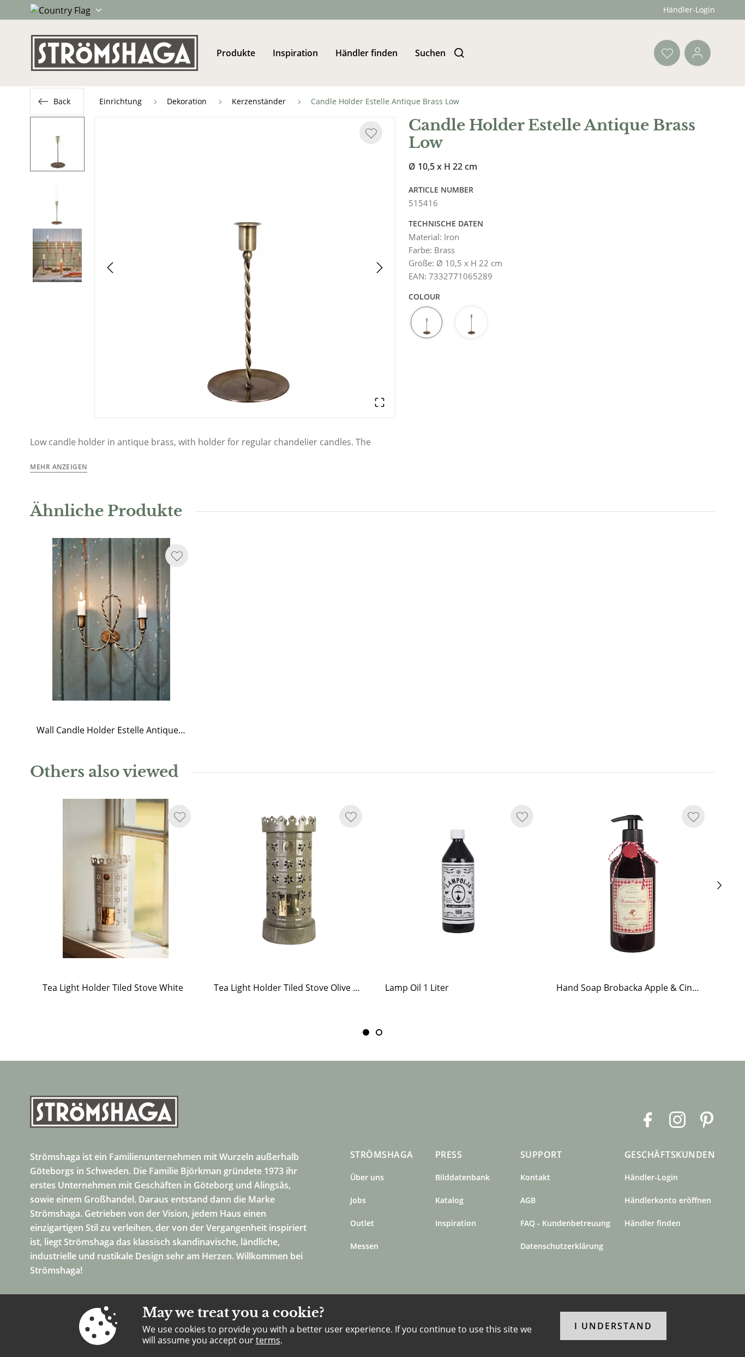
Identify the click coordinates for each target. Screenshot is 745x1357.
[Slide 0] (365, 1032)
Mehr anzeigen (58, 466)
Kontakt (535, 1177)
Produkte (236, 53)
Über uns (367, 1177)
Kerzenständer (259, 101)
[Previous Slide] (110, 267)
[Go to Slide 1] (57, 144)
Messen (364, 1246)
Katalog (449, 1200)
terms (268, 1340)
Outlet (362, 1223)
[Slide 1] (379, 1032)
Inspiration (295, 53)
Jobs (358, 1200)
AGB (528, 1200)
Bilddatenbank (462, 1177)
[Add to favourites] (370, 132)
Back (61, 101)
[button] (245, 267)
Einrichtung (120, 101)
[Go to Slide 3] (57, 255)
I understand (613, 1326)
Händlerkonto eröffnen (667, 1200)
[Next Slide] (379, 267)
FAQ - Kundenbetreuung (565, 1223)
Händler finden (366, 53)
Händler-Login (689, 9)
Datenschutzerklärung (561, 1246)
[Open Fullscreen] (379, 402)
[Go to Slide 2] (57, 199)
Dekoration (187, 101)
